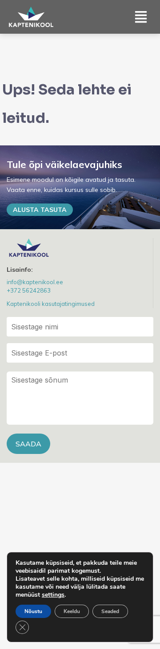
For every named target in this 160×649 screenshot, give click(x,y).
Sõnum (80, 398)
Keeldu (72, 611)
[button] (141, 17)
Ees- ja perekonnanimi (80, 326)
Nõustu (33, 611)
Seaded (110, 611)
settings (53, 595)
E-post (80, 353)
